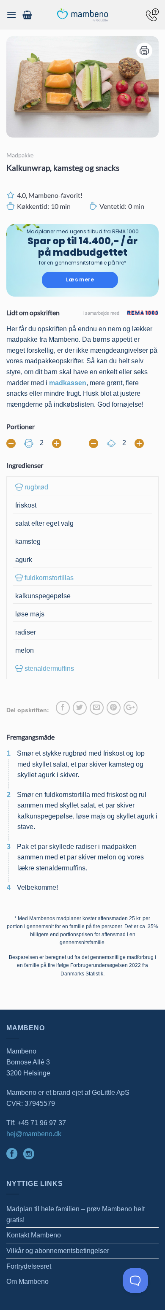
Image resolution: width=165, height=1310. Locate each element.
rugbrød (36, 487)
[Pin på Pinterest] (114, 708)
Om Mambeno (27, 1281)
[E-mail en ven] (97, 708)
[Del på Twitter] (80, 708)
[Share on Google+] (131, 708)
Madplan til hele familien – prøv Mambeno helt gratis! (75, 1214)
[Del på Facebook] (63, 708)
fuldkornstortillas (49, 577)
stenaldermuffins (49, 668)
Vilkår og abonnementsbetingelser (57, 1250)
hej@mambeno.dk (33, 1133)
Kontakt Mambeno (33, 1235)
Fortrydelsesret (28, 1266)
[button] (11, 14)
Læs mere (80, 279)
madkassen (67, 382)
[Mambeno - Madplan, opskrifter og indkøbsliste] (82, 15)
